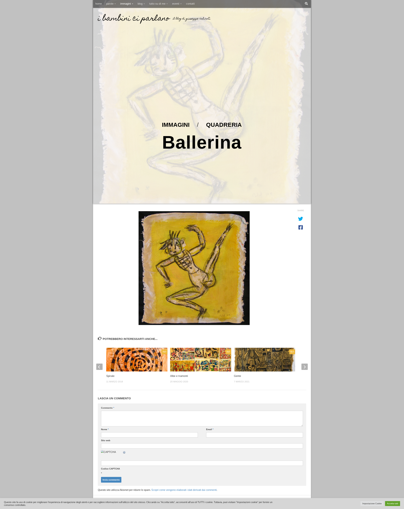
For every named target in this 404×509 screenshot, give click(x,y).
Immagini (176, 124)
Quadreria (224, 124)
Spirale (110, 375)
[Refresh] (124, 452)
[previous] (99, 367)
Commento (107, 408)
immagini (125, 3)
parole (109, 3)
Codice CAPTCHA (110, 468)
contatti (190, 3)
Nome (105, 429)
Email (209, 429)
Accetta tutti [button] (392, 503)
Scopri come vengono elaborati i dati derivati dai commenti (184, 490)
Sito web (105, 440)
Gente (237, 375)
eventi (175, 3)
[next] (304, 367)
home (98, 3)
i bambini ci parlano (133, 19)
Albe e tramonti (179, 375)
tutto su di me (157, 3)
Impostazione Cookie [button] (372, 503)
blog (140, 3)
